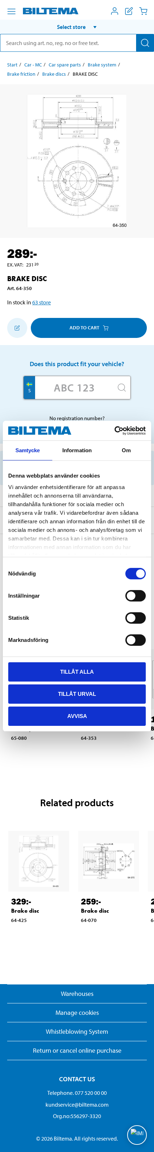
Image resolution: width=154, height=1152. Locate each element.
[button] (77, 27)
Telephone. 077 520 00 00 (77, 1092)
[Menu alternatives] (11, 11)
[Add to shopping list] (17, 328)
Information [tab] (77, 450)
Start (12, 64)
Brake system (102, 64)
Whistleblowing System (77, 1031)
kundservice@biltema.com (77, 1104)
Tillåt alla (77, 672)
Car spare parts (65, 64)
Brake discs (54, 74)
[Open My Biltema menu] (114, 11)
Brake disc (25, 910)
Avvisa (77, 716)
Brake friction (21, 74)
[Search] (145, 43)
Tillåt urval (77, 694)
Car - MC (33, 64)
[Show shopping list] (129, 11)
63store (41, 302)
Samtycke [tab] (27, 450)
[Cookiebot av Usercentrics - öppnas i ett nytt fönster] (114, 430)
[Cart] (143, 11)
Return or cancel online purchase (77, 1050)
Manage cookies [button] (77, 1012)
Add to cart (84, 327)
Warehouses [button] (77, 993)
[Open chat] (137, 1135)
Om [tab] (126, 450)
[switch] (135, 596)
